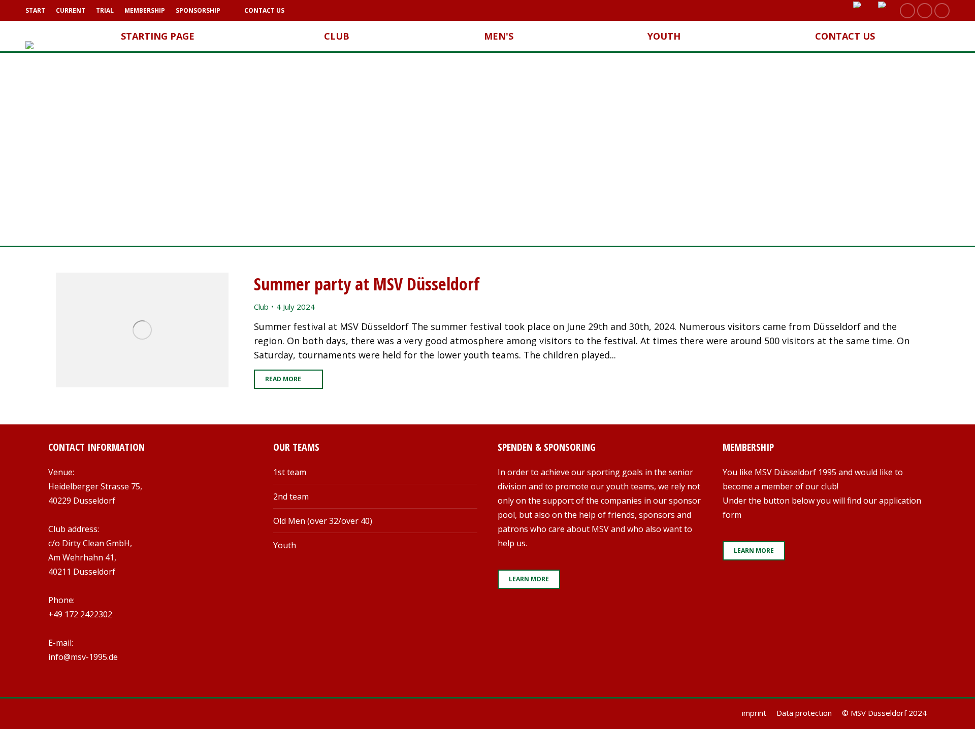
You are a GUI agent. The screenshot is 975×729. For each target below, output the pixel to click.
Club (261, 307)
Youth (284, 545)
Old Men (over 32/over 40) (322, 520)
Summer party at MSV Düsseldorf (367, 283)
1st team (289, 472)
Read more (283, 379)
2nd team (291, 496)
